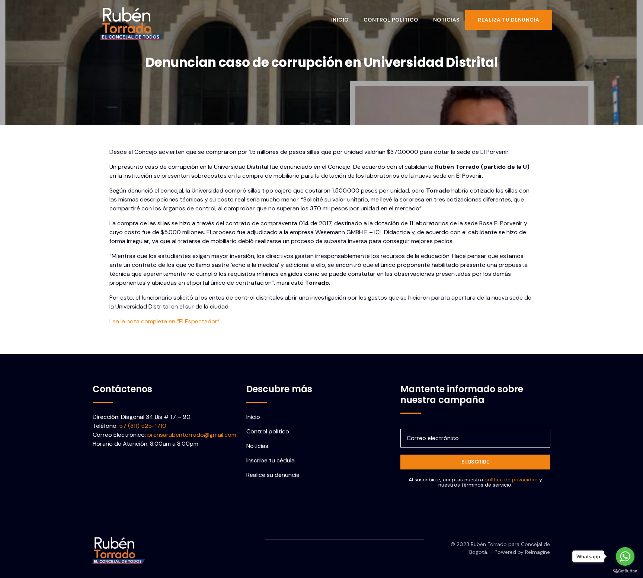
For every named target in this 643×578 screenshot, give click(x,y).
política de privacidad (511, 479)
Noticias (446, 19)
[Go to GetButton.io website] (625, 570)
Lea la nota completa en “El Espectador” (164, 321)
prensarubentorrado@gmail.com (191, 435)
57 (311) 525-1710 (142, 426)
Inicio (340, 19)
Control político (391, 19)
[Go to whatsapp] (625, 556)
